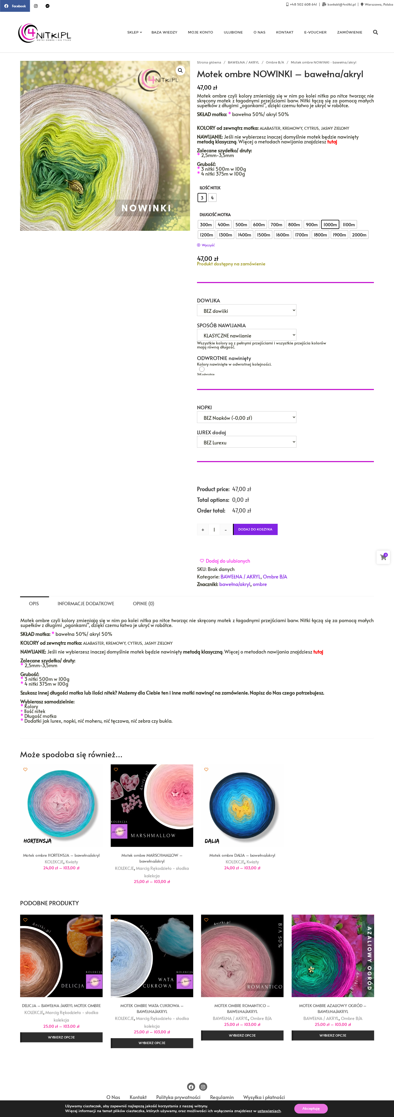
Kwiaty (72, 862)
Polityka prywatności (178, 1097)
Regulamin (222, 1097)
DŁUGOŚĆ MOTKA (215, 214)
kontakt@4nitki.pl (341, 4)
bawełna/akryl (234, 584)
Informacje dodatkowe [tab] (86, 603)
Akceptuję (311, 1108)
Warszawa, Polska (378, 4)
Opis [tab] (34, 603)
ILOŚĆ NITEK (210, 187)
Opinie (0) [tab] (143, 603)
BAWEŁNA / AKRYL (243, 62)
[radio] (202, 198)
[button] (180, 70)
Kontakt (138, 1097)
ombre (260, 584)
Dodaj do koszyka (255, 529)
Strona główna (209, 62)
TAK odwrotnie (222, 369)
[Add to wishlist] (25, 769)
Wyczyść (208, 245)
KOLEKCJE (54, 862)
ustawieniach (269, 1111)
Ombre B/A (275, 62)
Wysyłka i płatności (264, 1097)
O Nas (113, 1097)
